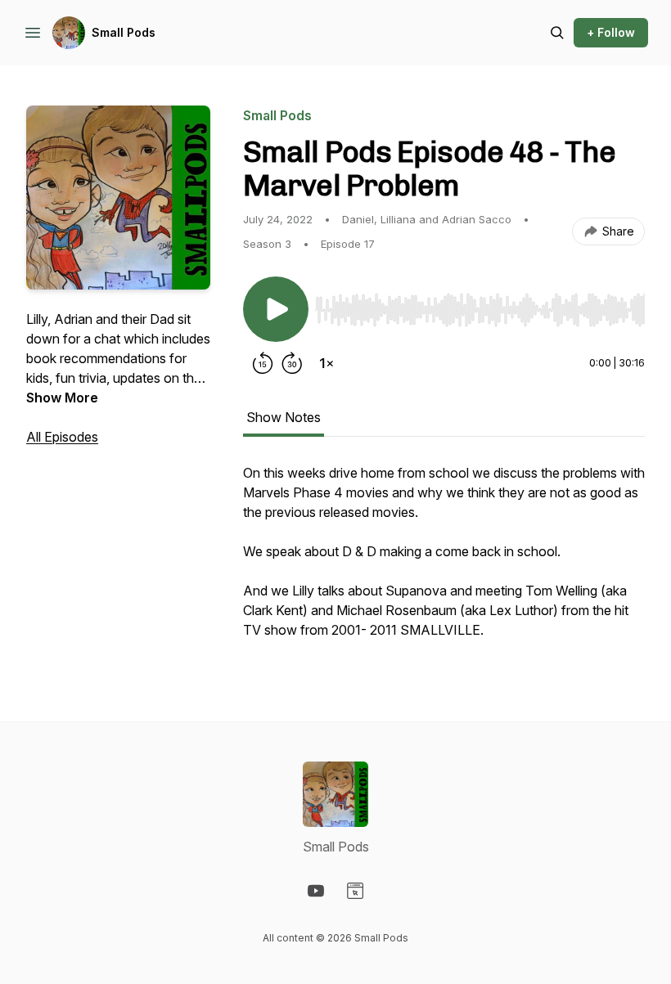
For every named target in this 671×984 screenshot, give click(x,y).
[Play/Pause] (275, 309)
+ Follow (611, 32)
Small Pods (123, 32)
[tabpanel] (444, 559)
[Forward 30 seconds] (292, 363)
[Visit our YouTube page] (316, 891)
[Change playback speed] (326, 363)
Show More (62, 397)
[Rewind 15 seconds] (262, 363)
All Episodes (62, 437)
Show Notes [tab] (283, 417)
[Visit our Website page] (355, 891)
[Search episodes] (557, 33)
